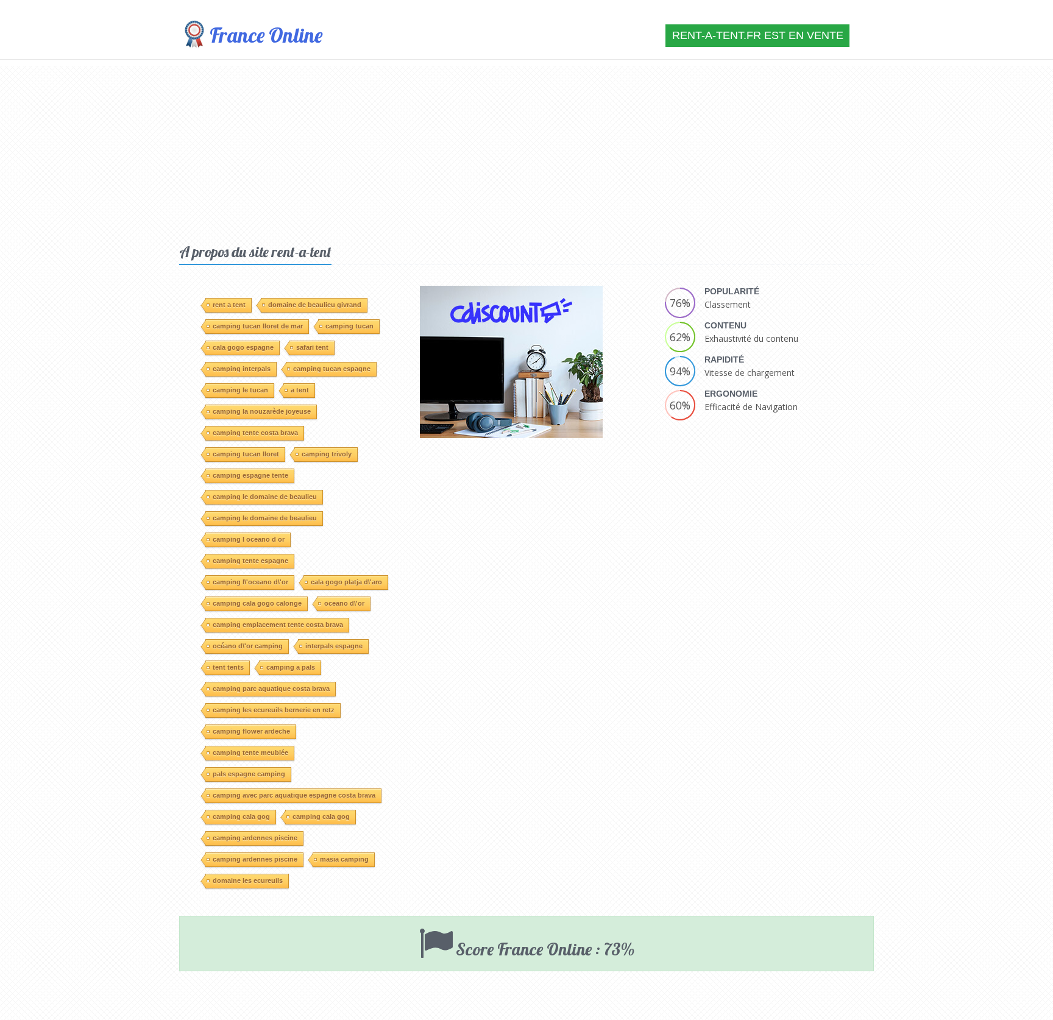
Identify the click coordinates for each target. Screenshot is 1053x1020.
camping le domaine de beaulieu (265, 496)
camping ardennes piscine (255, 837)
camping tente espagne (250, 560)
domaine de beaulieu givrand (314, 304)
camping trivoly (327, 454)
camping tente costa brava (255, 432)
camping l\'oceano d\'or (250, 582)
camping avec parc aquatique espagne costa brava (294, 795)
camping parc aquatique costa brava (271, 688)
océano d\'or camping (248, 646)
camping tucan (349, 326)
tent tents (228, 667)
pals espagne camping (249, 773)
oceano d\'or (344, 603)
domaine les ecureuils (248, 880)
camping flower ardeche (251, 731)
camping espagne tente (250, 475)
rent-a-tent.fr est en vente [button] (757, 35)
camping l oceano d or (249, 539)
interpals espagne (334, 646)
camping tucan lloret (246, 454)
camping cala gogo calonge (257, 603)
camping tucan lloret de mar (258, 326)
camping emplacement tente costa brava (278, 624)
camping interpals (242, 368)
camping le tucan (240, 390)
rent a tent (229, 304)
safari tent (312, 347)
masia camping (344, 859)
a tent (300, 390)
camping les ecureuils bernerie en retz (274, 710)
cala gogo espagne (243, 347)
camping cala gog (241, 816)
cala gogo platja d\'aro (346, 582)
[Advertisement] (526, 151)
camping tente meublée (250, 752)
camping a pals (290, 667)
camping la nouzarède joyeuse (262, 411)
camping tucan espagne (331, 368)
